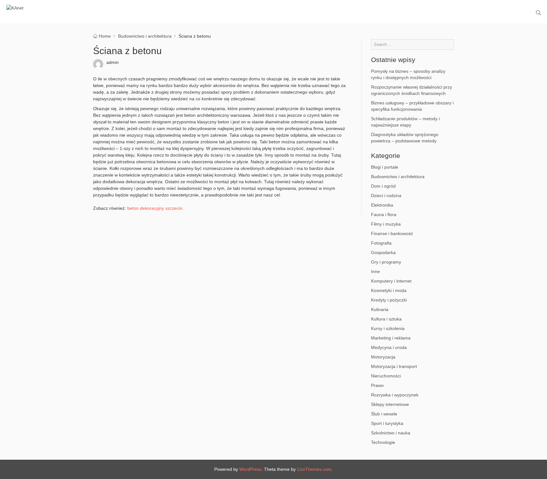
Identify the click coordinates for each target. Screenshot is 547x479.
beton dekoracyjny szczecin (154, 208)
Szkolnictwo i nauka (390, 432)
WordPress (250, 469)
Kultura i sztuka (386, 318)
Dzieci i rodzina (386, 195)
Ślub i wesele (384, 413)
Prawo (377, 385)
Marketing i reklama (391, 337)
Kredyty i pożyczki (389, 299)
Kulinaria (379, 309)
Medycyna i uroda (389, 347)
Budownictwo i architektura (397, 176)
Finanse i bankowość (392, 233)
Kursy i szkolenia (388, 328)
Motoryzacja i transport (394, 366)
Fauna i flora (383, 214)
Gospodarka (383, 252)
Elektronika (382, 205)
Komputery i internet (391, 280)
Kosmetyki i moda (388, 290)
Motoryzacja (383, 356)
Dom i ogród (383, 186)
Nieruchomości (386, 375)
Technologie (383, 442)
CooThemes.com (314, 469)
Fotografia (381, 243)
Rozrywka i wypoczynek (394, 394)
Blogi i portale (384, 167)
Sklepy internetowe (390, 404)
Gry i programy (386, 261)
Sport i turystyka (387, 423)
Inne (375, 271)
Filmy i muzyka (386, 224)
